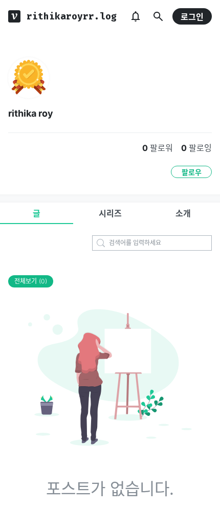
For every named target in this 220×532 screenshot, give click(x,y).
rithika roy (30, 113)
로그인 (192, 17)
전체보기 (30, 281)
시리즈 (110, 213)
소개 (183, 213)
